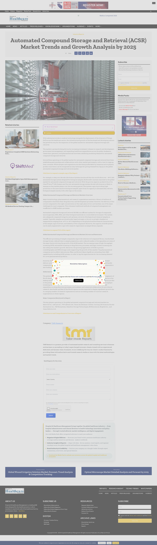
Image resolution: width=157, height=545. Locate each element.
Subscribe (78, 280)
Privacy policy (97, 277)
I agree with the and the (80, 277)
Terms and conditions (78, 277)
